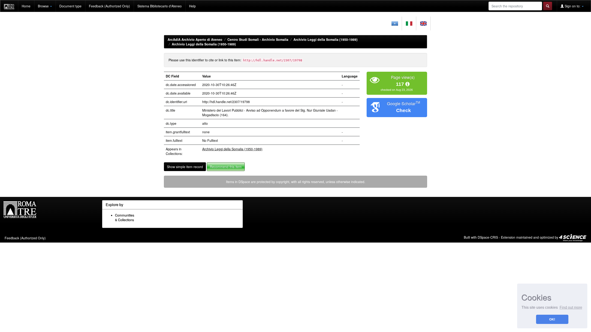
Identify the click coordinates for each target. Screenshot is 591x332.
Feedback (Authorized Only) (109, 6)
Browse (44, 6)
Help (192, 6)
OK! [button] (552, 319)
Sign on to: (572, 6)
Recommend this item (226, 166)
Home (26, 6)
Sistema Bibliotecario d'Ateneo (159, 6)
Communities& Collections (124, 217)
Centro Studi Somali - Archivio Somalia (257, 39)
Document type (70, 6)
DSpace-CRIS (488, 237)
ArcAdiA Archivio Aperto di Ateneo (195, 39)
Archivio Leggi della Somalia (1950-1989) (325, 39)
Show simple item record (185, 166)
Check (403, 110)
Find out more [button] (571, 307)
